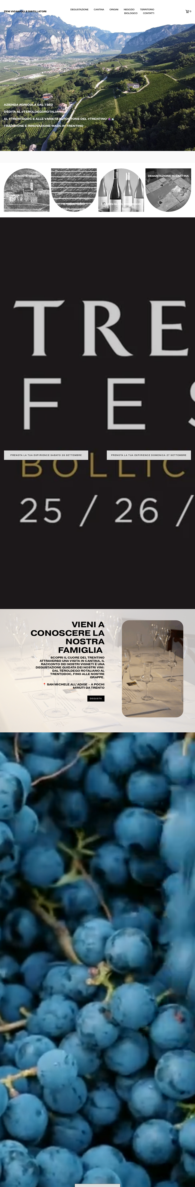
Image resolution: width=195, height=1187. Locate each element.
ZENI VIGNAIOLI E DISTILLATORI (25, 11)
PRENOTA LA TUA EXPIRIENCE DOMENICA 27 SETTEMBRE (149, 455)
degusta (96, 698)
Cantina (99, 9)
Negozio (129, 9)
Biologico (130, 13)
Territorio (147, 9)
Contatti (148, 13)
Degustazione (79, 9)
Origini (113, 9)
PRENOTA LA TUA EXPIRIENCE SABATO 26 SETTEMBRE (46, 455)
